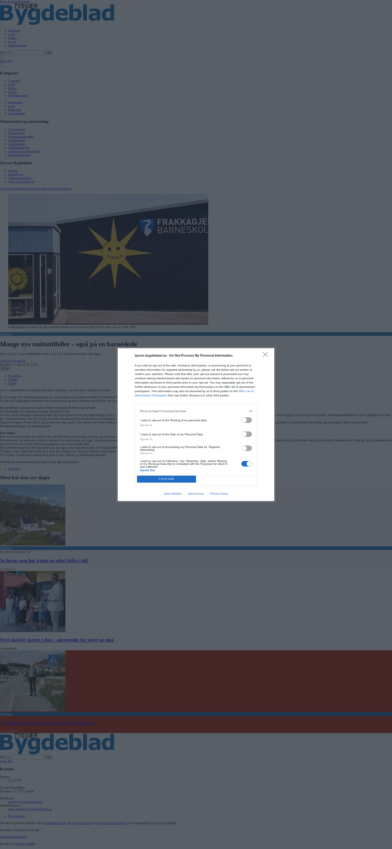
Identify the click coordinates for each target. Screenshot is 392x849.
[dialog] (196, 424)
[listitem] (196, 411)
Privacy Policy (219, 493)
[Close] (267, 356)
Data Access (196, 493)
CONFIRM (166, 479)
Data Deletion (173, 493)
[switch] (246, 420)
